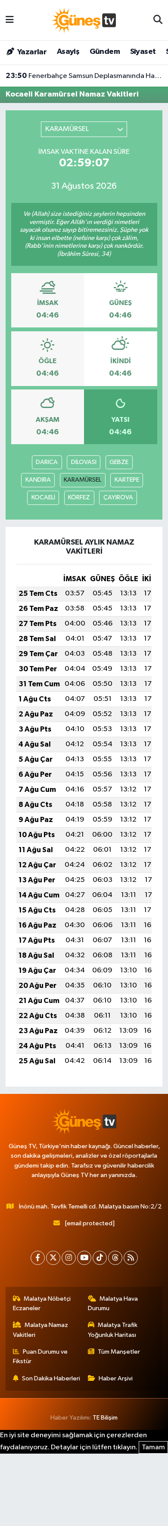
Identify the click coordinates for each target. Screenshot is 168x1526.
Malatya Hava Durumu (113, 1303)
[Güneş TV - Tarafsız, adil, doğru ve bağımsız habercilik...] (83, 20)
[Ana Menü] (10, 20)
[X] (53, 1258)
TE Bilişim (105, 1417)
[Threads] (115, 1258)
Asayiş (68, 52)
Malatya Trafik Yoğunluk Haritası (113, 1330)
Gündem (105, 52)
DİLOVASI (83, 462)
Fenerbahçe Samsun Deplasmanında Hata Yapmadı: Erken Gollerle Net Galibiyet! (84, 76)
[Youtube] (84, 1258)
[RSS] (131, 1258)
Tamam (153, 1447)
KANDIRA (38, 479)
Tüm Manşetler (119, 1351)
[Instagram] (69, 1258)
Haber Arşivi (116, 1378)
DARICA (47, 462)
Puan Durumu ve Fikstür (40, 1356)
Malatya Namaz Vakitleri (40, 1330)
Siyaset (143, 52)
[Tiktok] (100, 1258)
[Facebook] (38, 1258)
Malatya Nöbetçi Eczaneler (42, 1303)
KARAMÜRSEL (82, 479)
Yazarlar (31, 52)
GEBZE (118, 462)
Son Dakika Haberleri (51, 1378)
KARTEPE (127, 479)
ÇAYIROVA (118, 497)
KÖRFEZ (79, 497)
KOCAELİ (43, 497)
